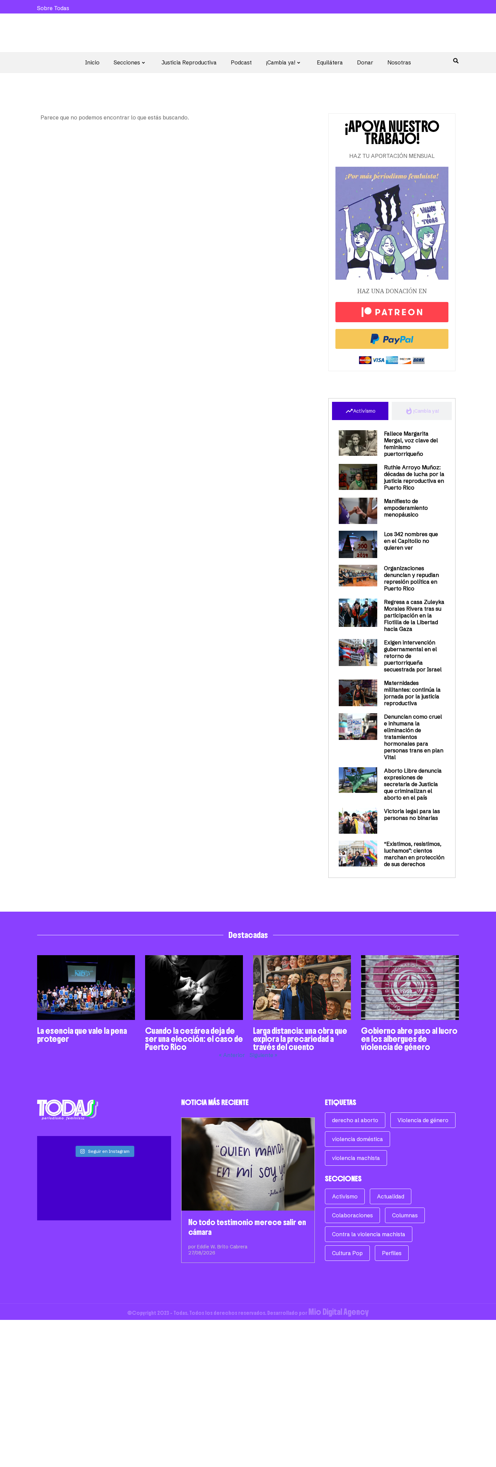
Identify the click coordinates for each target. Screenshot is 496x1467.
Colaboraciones (352, 1215)
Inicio (92, 62)
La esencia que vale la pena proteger (82, 1035)
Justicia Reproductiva (189, 62)
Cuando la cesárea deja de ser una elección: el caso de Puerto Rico (194, 1039)
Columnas (405, 1215)
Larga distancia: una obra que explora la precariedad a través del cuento (300, 1039)
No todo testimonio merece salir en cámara (247, 1227)
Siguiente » (263, 1055)
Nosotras (399, 62)
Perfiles (392, 1253)
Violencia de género (422, 1120)
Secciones (127, 62)
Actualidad (390, 1196)
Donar (365, 62)
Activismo (345, 1196)
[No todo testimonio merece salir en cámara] (248, 1164)
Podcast (241, 62)
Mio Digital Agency (338, 1312)
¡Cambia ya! (280, 62)
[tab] (360, 411)
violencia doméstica (357, 1139)
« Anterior (232, 1055)
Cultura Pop (347, 1253)
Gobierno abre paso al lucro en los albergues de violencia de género (409, 1039)
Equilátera (330, 62)
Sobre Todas (53, 8)
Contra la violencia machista (368, 1234)
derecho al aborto (355, 1120)
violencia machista (356, 1158)
